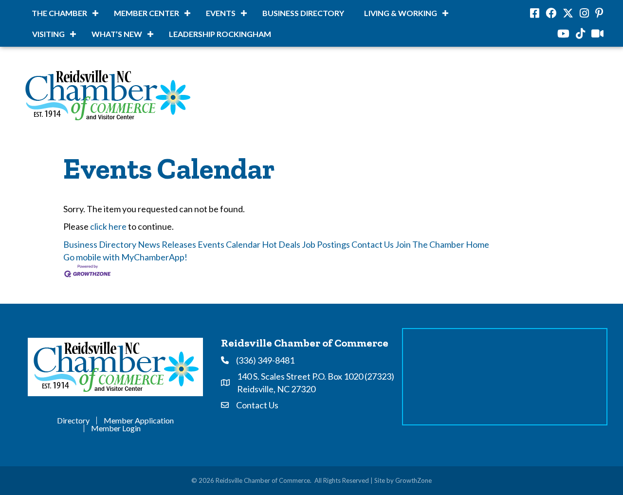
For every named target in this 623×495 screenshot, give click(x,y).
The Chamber (59, 13)
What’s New (117, 33)
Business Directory (303, 13)
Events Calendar (229, 244)
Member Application (139, 420)
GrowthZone (413, 480)
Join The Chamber (429, 244)
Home (477, 244)
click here (108, 226)
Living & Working (400, 13)
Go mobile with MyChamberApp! (125, 257)
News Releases (167, 244)
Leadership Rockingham (220, 33)
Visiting (48, 33)
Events (221, 13)
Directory (73, 420)
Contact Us (372, 244)
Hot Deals (281, 244)
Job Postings (326, 244)
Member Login (116, 428)
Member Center (146, 13)
